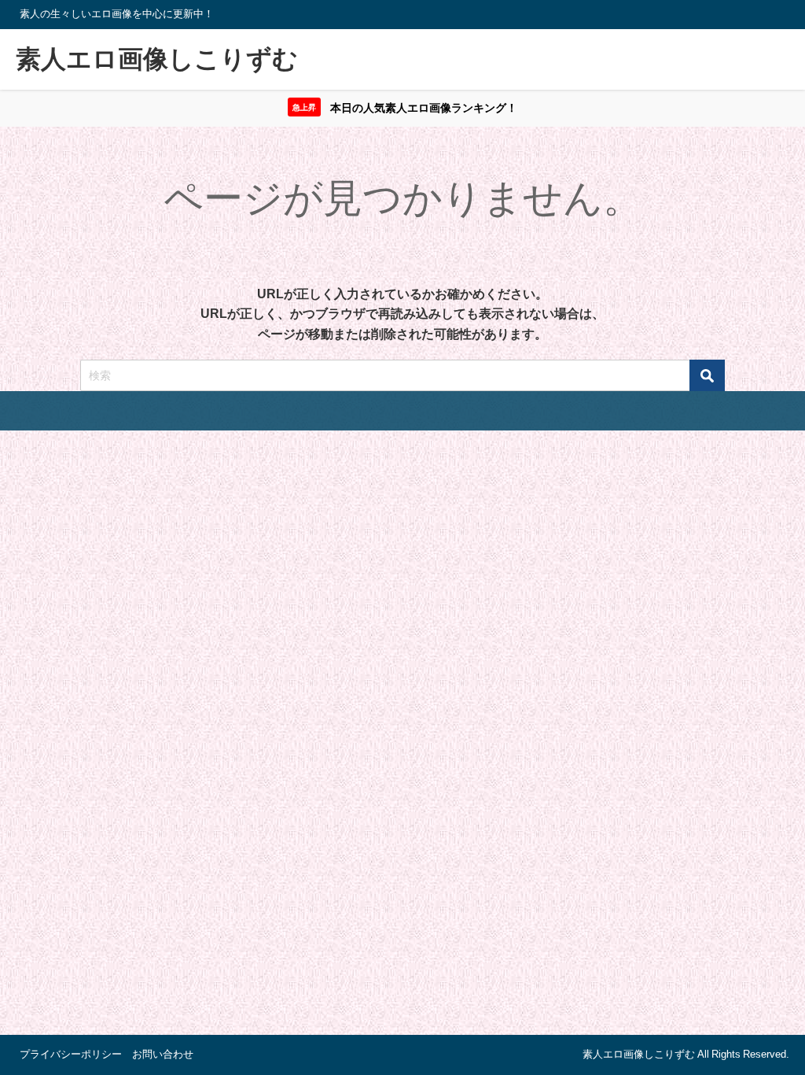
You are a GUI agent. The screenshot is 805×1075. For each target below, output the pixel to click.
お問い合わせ (162, 1054)
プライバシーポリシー (71, 1054)
